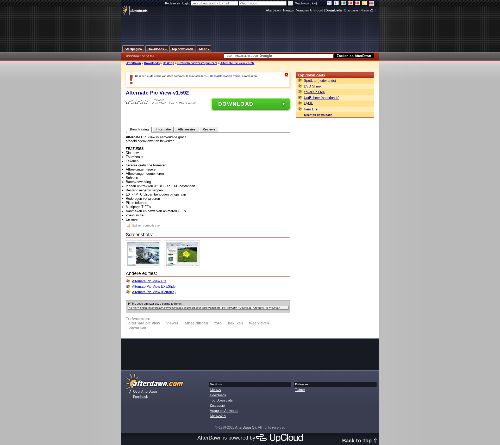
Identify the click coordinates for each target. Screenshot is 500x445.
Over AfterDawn (145, 391)
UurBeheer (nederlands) (321, 98)
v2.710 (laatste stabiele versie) (222, 75)
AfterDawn (273, 10)
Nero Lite (310, 109)
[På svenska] (343, 3)
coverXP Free (314, 92)
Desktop (168, 63)
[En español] (364, 3)
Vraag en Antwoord (309, 10)
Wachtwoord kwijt (306, 3)
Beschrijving (139, 129)
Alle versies (187, 129)
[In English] (329, 3)
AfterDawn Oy (245, 427)
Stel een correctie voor (146, 225)
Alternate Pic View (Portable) (154, 292)
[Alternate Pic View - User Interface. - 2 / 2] (183, 266)
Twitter (300, 390)
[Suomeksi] (336, 3)
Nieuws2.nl (368, 10)
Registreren (172, 3)
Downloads (152, 63)
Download (235, 104)
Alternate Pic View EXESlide (154, 287)
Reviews (209, 129)
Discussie (351, 10)
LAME (308, 103)
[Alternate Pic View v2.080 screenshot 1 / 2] (145, 266)
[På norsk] (350, 3)
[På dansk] (357, 3)
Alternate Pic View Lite (149, 281)
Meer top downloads (318, 114)
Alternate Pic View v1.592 (237, 63)
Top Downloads (221, 400)
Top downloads (311, 75)
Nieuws (288, 10)
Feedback (140, 397)
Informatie (163, 129)
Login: (186, 3)
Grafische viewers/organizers (197, 63)
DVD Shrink (313, 86)
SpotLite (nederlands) (320, 81)
